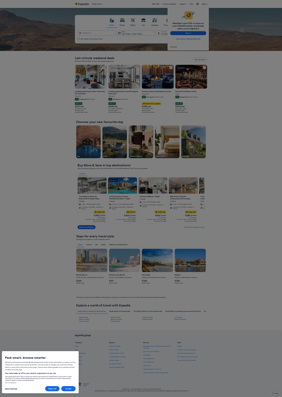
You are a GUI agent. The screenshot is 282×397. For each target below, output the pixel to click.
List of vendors (10, 383)
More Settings (11, 389)
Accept (68, 389)
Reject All (52, 389)
